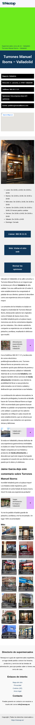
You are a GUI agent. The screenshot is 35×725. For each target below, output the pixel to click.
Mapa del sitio (17, 682)
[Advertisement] (17, 26)
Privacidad (17, 685)
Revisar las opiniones (17, 267)
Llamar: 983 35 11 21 (17, 234)
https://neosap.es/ (17, 720)
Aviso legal (17, 691)
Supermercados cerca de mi (12, 46)
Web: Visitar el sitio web (17, 250)
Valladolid (26, 46)
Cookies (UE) (17, 688)
